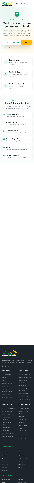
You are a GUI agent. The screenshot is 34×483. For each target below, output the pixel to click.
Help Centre (22, 416)
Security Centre (23, 422)
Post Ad (4, 377)
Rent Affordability (7, 411)
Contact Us (22, 419)
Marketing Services (7, 383)
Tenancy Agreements (8, 436)
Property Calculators (8, 408)
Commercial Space (24, 399)
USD (21, 3)
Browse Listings (6, 374)
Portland (4, 468)
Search (26, 42)
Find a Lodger (6, 394)
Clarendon (5, 465)
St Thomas (5, 471)
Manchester (5, 459)
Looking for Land (24, 396)
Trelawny (20, 462)
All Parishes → (6, 450)
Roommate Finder (7, 397)
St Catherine (21, 456)
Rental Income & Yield (8, 414)
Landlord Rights (6, 430)
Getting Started (24, 408)
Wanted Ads (5, 386)
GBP (25, 3)
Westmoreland (22, 459)
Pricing (4, 380)
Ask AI (17, 42)
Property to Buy (23, 393)
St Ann (4, 456)
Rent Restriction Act (8, 433)
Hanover (4, 462)
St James (20, 453)
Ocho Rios (21, 479)
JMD (17, 3)
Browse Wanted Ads (25, 374)
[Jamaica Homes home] (7, 3)
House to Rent (23, 385)
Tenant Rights (6, 427)
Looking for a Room (25, 377)
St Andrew (5, 453)
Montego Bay (6, 479)
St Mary (20, 468)
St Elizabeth (21, 465)
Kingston (20, 450)
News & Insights (23, 425)
